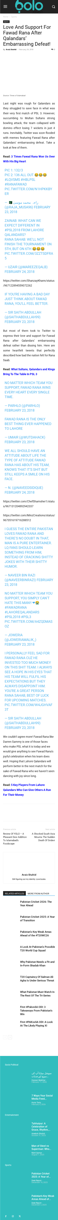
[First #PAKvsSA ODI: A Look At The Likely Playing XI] (11, 1025)
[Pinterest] (20, 56)
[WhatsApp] (27, 56)
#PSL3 (26, 617)
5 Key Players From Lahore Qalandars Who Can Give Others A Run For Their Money (27, 789)
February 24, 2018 (19, 272)
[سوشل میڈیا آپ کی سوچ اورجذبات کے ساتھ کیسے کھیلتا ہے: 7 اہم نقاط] (16, 1081)
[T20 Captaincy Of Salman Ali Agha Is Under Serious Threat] (11, 980)
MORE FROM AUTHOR (38, 893)
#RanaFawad (16, 184)
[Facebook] (6, 56)
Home (5, 16)
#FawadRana (16, 607)
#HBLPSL (28, 180)
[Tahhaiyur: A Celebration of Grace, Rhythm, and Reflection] (16, 1131)
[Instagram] (12, 1216)
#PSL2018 (12, 230)
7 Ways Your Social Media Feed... (42, 1097)
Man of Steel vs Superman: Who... (41, 1147)
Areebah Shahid (38, 1133)
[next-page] (10, 1037)
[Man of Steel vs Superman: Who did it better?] (16, 1153)
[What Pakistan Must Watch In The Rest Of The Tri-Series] (11, 995)
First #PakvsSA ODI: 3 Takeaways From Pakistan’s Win (36, 1010)
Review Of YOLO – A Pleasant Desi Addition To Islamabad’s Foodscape (15, 838)
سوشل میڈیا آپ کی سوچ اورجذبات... (42, 1075)
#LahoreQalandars (22, 612)
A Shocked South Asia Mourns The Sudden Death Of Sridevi (43, 837)
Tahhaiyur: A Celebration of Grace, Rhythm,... (41, 1126)
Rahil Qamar (37, 1153)
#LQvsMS (12, 180)
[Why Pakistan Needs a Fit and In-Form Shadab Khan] (11, 965)
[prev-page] (5, 1037)
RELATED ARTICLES (14, 893)
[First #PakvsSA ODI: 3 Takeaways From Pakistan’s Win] (11, 1010)
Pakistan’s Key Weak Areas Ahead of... (43, 1197)
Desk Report (36, 1180)
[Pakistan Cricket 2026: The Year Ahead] (11, 905)
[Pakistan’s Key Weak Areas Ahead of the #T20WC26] (11, 935)
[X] (13, 56)
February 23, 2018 (19, 322)
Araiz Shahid (11, 49)
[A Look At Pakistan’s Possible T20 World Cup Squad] (11, 950)
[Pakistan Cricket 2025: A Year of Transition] (11, 920)
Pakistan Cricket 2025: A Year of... (41, 1175)
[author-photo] (29, 870)
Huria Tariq (36, 1102)
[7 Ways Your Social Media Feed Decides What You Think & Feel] (16, 1103)
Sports (14, 16)
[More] (35, 56)
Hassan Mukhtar (38, 1080)
